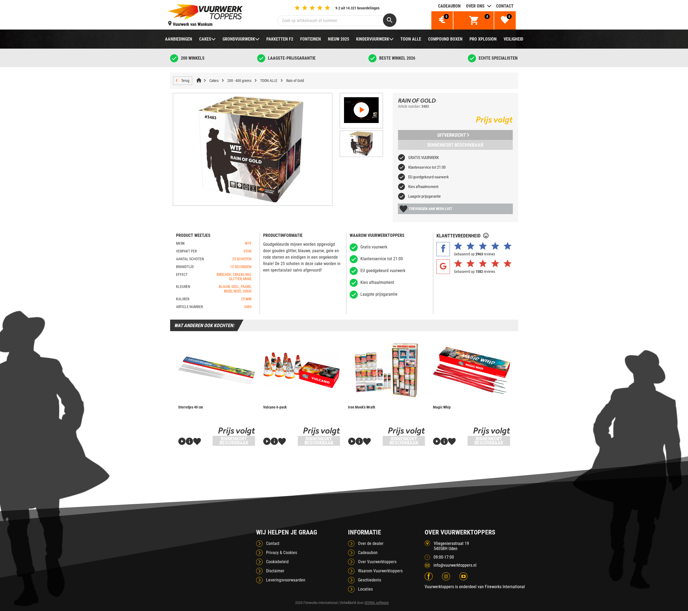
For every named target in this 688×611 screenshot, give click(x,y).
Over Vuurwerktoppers (377, 561)
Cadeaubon (449, 6)
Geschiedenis (369, 580)
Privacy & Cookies (281, 552)
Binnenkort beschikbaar (455, 145)
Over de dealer (371, 543)
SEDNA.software (376, 603)
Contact (505, 6)
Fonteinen (310, 39)
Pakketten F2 (279, 39)
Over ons (475, 6)
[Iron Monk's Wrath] (386, 370)
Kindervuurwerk (372, 39)
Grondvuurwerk (239, 39)
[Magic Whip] (471, 370)
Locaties (365, 589)
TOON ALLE (410, 39)
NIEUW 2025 (338, 39)
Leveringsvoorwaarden (285, 580)
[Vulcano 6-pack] (301, 370)
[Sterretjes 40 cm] (216, 370)
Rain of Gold (295, 80)
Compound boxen (445, 39)
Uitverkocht (451, 135)
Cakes (205, 39)
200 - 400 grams (239, 80)
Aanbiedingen (178, 39)
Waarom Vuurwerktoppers (380, 570)
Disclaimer (275, 570)
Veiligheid (513, 39)
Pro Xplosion (483, 39)
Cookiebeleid (277, 561)
